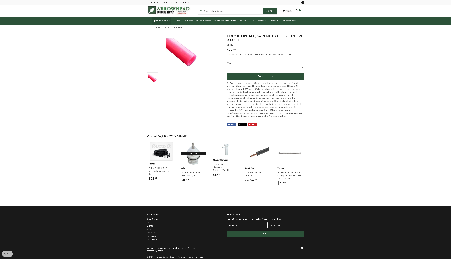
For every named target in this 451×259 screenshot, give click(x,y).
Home (149, 27)
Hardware (188, 21)
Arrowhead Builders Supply (164, 257)
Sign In (289, 11)
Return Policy (173, 248)
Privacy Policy (160, 248)
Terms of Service (188, 248)
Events (150, 226)
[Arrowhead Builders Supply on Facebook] (302, 248)
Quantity (231, 63)
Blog (149, 229)
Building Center (204, 21)
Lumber (176, 21)
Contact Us (288, 21)
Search (271, 11)
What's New (259, 21)
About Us (274, 21)
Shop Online (162, 21)
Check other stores (281, 54)
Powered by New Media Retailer (191, 257)
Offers (149, 222)
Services (244, 21)
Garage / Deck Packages (225, 21)
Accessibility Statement (156, 251)
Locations (151, 236)
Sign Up (265, 234)
